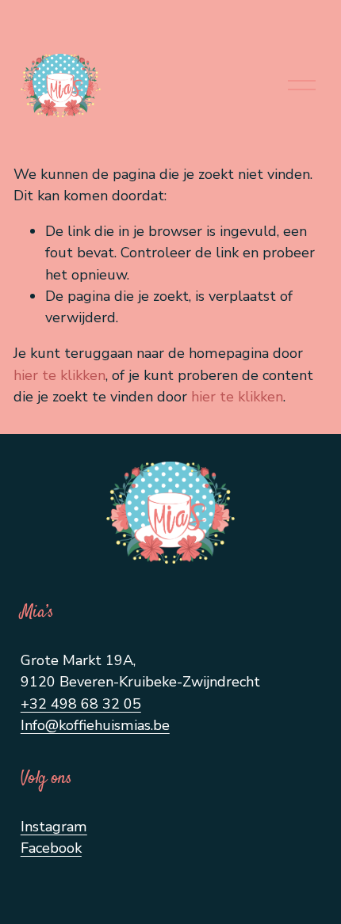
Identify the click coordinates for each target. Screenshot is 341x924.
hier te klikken (59, 375)
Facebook (51, 847)
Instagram (54, 826)
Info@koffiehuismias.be (95, 725)
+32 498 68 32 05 (81, 703)
